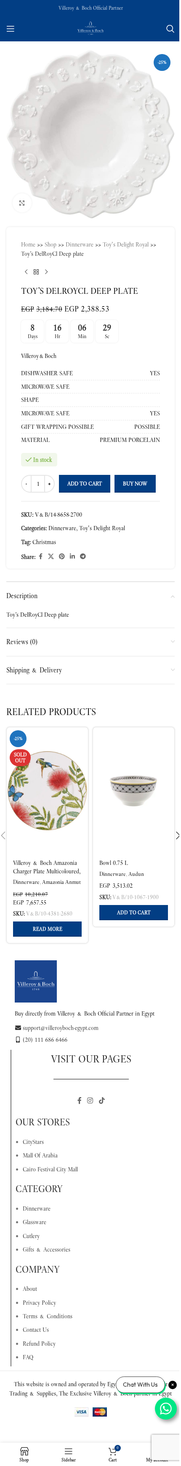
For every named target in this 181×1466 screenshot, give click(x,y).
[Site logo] (90, 28)
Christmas (44, 542)
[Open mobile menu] (10, 28)
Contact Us (36, 1329)
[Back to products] (36, 272)
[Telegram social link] (82, 556)
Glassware (34, 1222)
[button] (133, 912)
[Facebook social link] (40, 556)
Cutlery (31, 1236)
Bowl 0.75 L (113, 863)
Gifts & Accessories (46, 1249)
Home (28, 244)
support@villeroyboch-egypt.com (60, 1028)
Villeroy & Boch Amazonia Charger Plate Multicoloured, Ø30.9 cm (46, 871)
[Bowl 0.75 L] (133, 790)
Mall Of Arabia (40, 1155)
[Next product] (46, 272)
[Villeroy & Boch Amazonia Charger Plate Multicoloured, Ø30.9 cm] (47, 790)
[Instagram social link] (90, 1100)
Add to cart (84, 483)
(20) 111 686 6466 (45, 1039)
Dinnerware (79, 244)
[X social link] (50, 556)
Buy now (135, 483)
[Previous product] (26, 272)
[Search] (170, 28)
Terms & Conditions (47, 1316)
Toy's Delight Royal (126, 244)
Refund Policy (39, 1343)
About (30, 1289)
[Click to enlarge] (22, 202)
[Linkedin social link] (72, 556)
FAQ (28, 1357)
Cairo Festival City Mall (50, 1169)
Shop (50, 244)
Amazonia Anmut (61, 882)
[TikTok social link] (101, 1100)
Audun (136, 874)
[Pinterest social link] (61, 556)
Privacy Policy (39, 1302)
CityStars (33, 1142)
